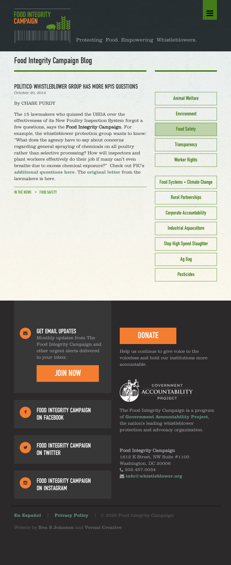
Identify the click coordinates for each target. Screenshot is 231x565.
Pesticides (186, 274)
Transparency (186, 145)
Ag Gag (186, 259)
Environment (186, 114)
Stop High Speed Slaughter (186, 244)
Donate (148, 335)
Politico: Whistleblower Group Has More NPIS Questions (76, 86)
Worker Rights (185, 160)
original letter (103, 172)
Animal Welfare (186, 98)
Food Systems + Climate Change (185, 182)
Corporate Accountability (186, 213)
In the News (22, 192)
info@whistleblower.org (154, 476)
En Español (27, 515)
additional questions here (44, 172)
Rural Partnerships (186, 197)
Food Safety (48, 192)
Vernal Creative (103, 527)
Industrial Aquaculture (186, 228)
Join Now (68, 373)
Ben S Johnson (56, 527)
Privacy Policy (71, 515)
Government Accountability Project (166, 417)
